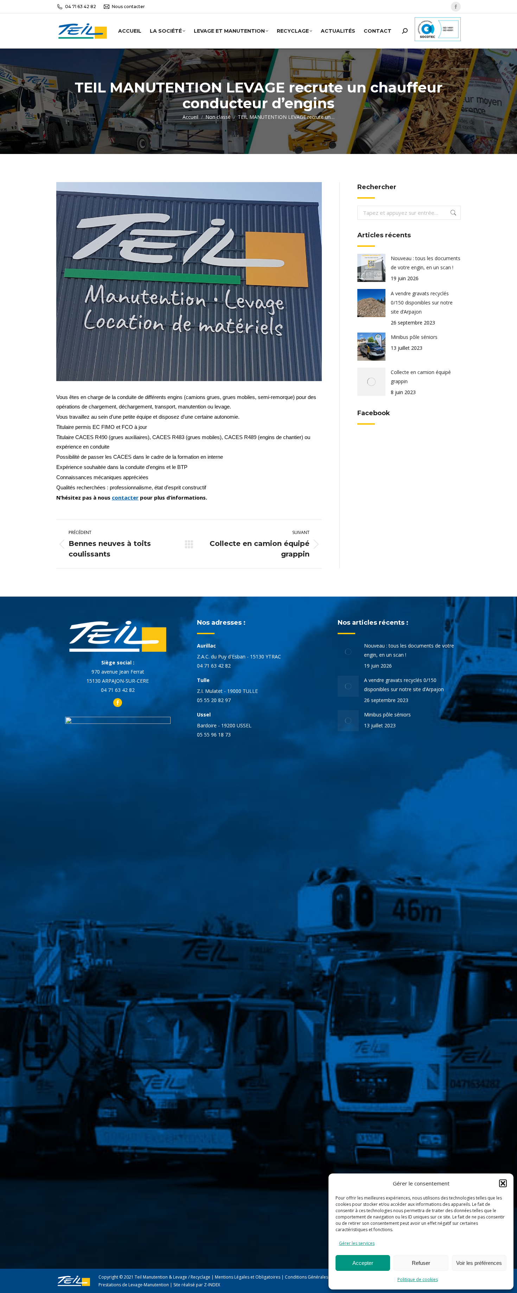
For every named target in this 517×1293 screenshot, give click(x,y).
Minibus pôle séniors (414, 337)
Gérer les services (357, 1243)
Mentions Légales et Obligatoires (247, 1277)
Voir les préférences (479, 1263)
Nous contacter (128, 6)
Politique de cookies (417, 1279)
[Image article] (371, 268)
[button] (502, 1183)
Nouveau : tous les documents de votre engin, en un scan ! (425, 263)
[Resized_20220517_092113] (189, 281)
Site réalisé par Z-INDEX (196, 1285)
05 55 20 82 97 (214, 700)
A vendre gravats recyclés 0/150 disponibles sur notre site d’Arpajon (422, 302)
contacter (125, 497)
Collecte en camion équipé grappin (421, 377)
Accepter (362, 1263)
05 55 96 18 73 (214, 734)
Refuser (421, 1263)
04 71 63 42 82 (80, 6)
